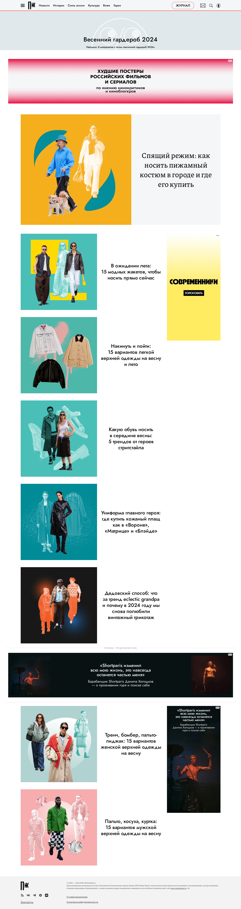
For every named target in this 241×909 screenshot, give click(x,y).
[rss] (22, 895)
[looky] (46, 895)
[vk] (28, 895)
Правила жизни (31, 5)
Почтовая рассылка (203, 5)
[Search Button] (211, 5)
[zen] (40, 895)
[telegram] (34, 895)
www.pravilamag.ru (179, 888)
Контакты (27, 902)
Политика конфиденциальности (82, 901)
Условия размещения (77, 896)
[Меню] (23, 5)
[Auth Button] (218, 5)
